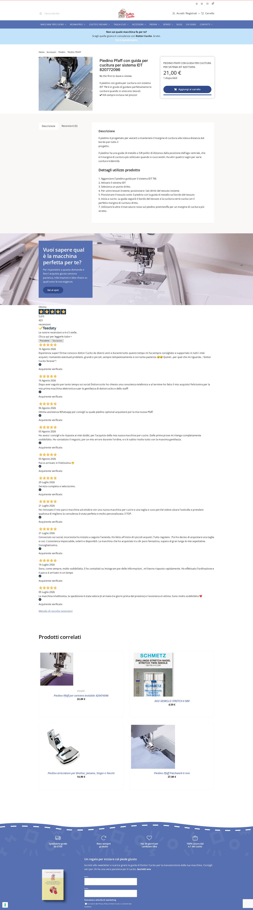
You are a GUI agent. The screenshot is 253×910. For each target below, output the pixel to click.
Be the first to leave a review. (116, 76)
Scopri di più (81, 712)
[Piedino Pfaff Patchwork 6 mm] (153, 726)
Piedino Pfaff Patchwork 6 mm (172, 773)
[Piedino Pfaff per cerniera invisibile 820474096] (56, 654)
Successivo (57, 341)
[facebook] (196, 4)
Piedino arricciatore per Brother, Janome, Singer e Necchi (81, 773)
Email (87, 888)
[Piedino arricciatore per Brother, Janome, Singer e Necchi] (62, 726)
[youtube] (207, 3)
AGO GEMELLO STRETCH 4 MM (171, 701)
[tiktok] (213, 3)
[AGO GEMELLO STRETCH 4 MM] (153, 654)
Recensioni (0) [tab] (69, 126)
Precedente (44, 341)
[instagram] (202, 4)
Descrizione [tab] (48, 126)
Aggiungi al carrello (189, 89)
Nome (86, 877)
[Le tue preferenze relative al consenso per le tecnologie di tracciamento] (5, 905)
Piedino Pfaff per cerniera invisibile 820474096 (81, 695)
